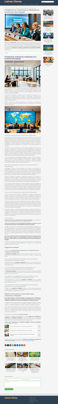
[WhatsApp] (13, 345)
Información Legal (32, 397)
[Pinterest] (10, 345)
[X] (8, 345)
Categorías (25, 4)
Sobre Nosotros (31, 4)
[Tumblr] (15, 345)
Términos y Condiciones (33, 398)
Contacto (36, 4)
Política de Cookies (32, 399)
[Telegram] (20, 345)
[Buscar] (53, 1)
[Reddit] (24, 345)
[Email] (22, 345)
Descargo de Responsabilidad (34, 400)
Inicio (21, 4)
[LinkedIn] (17, 345)
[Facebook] (6, 345)
